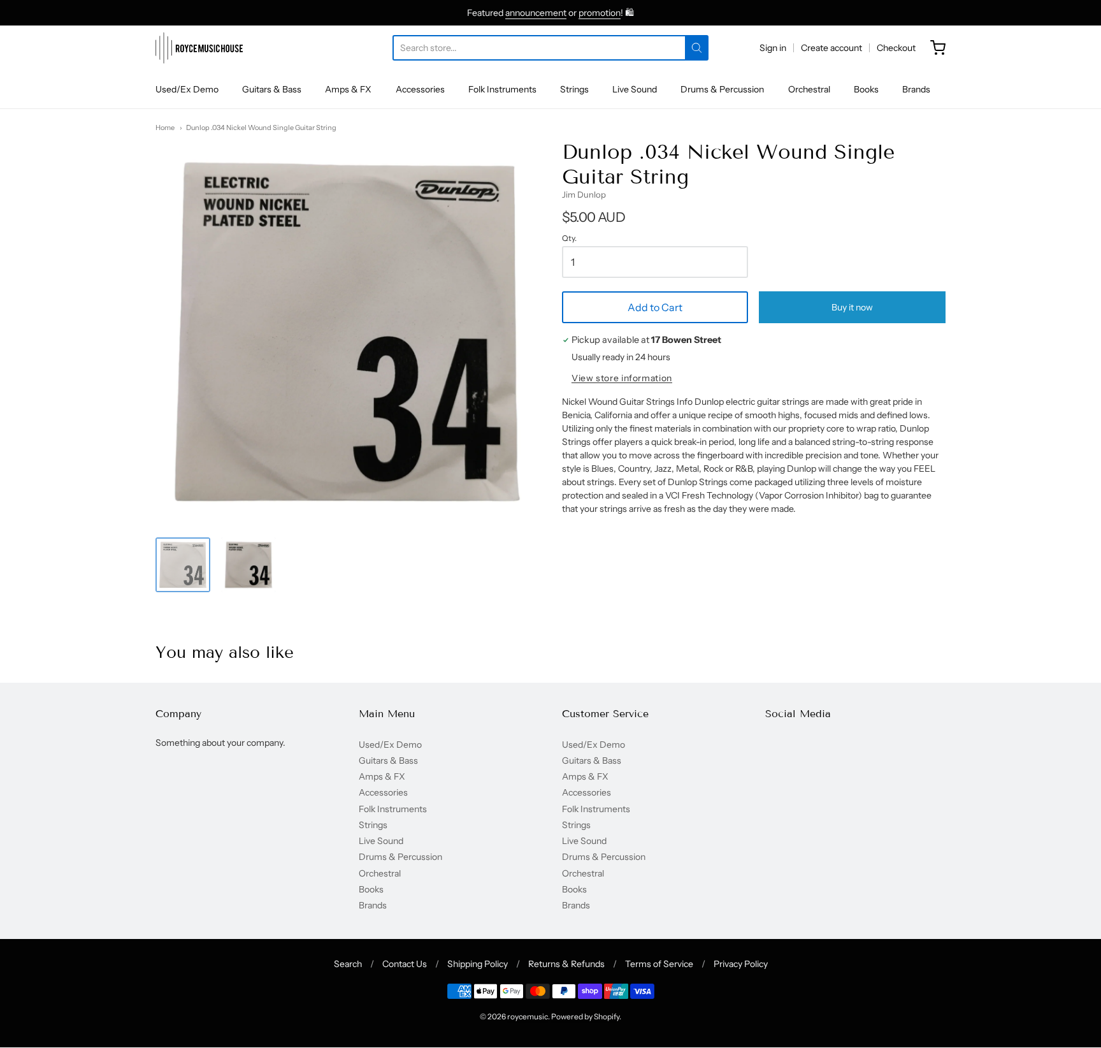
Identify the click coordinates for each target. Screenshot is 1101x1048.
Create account (831, 48)
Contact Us (404, 964)
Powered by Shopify (585, 1016)
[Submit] (697, 48)
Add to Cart (655, 307)
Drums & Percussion (722, 89)
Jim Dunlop (584, 194)
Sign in (772, 48)
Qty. (569, 238)
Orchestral (809, 89)
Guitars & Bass (271, 89)
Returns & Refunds (566, 964)
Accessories (420, 89)
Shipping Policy (477, 964)
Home (165, 127)
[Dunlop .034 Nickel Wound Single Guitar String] (182, 564)
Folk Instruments (502, 89)
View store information (622, 378)
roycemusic (527, 1016)
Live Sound (634, 89)
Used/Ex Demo (187, 89)
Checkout (896, 48)
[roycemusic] (199, 48)
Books (866, 89)
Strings (574, 89)
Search (348, 964)
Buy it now (852, 307)
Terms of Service (659, 964)
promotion (600, 12)
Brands (916, 89)
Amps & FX (348, 89)
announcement (535, 12)
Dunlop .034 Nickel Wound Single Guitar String (261, 127)
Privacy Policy (741, 964)
